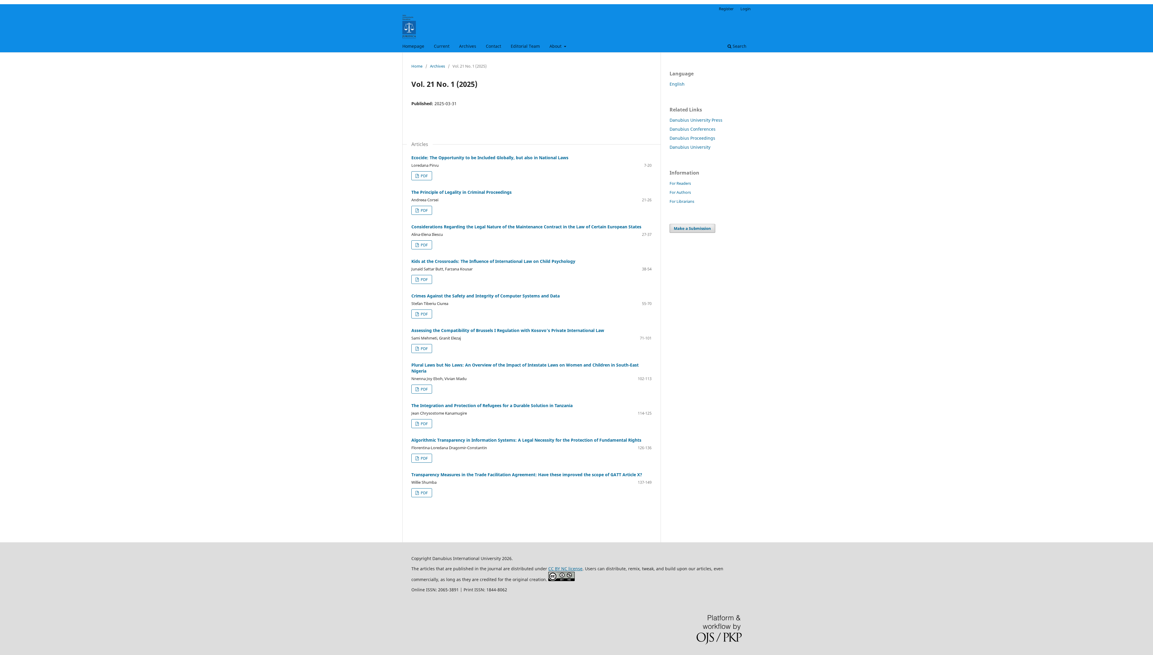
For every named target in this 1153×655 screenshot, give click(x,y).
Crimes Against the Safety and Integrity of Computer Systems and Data (485, 296)
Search (738, 46)
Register (726, 8)
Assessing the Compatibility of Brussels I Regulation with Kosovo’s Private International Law (507, 330)
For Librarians (682, 201)
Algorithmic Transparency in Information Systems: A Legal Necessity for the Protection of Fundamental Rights (526, 440)
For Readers (680, 183)
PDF (424, 175)
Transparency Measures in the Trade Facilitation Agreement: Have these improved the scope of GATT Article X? (526, 474)
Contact (493, 46)
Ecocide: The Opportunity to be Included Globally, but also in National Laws (489, 157)
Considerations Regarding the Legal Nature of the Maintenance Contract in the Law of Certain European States (526, 227)
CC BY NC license (565, 568)
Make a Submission (692, 228)
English (677, 84)
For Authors (680, 192)
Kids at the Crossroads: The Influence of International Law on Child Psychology (493, 261)
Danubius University (690, 147)
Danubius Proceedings (692, 138)
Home (416, 66)
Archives (467, 46)
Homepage (413, 46)
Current (441, 46)
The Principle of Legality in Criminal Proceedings (461, 192)
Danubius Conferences (693, 129)
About (556, 46)
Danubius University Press (696, 120)
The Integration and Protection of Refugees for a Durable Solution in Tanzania (492, 405)
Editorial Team (525, 46)
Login (745, 8)
